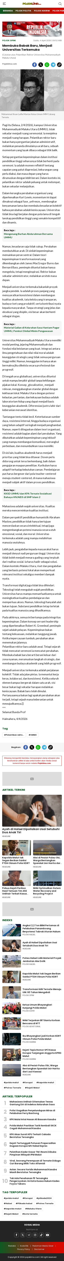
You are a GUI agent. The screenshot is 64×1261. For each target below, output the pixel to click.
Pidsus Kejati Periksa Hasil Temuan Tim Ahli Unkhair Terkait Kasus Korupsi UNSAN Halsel (14, 892)
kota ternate (31, 1214)
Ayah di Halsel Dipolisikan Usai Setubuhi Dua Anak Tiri (30, 830)
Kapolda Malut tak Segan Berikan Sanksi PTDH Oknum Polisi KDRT (16, 860)
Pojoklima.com (9, 64)
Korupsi (28, 1082)
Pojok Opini (9, 40)
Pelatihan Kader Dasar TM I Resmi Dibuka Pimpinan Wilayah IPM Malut (33, 1153)
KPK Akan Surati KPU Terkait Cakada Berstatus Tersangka (30, 1136)
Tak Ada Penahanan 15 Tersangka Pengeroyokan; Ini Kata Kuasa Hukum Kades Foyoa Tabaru (34, 1181)
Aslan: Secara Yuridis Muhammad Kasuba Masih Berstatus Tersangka (33, 1171)
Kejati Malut (33, 1087)
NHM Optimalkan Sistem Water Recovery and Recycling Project (47, 891)
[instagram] (35, 1235)
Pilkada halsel (25, 1203)
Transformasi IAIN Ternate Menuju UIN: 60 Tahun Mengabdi (42, 991)
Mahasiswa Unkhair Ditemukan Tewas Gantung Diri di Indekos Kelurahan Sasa (32, 1103)
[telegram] (53, 64)
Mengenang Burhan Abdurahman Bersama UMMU (28, 235)
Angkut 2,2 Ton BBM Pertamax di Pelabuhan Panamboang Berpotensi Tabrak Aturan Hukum (41, 928)
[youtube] (47, 1235)
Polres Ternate (13, 1087)
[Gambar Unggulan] (32, 90)
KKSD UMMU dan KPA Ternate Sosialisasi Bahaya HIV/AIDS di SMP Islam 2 (28, 495)
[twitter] (40, 64)
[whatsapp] (47, 64)
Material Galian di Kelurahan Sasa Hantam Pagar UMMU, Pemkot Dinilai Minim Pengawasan (31, 329)
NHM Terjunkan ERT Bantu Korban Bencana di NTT (41, 1022)
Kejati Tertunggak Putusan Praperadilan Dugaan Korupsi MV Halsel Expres (33, 1144)
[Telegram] (29, 1235)
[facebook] (34, 64)
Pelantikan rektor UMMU (16, 735)
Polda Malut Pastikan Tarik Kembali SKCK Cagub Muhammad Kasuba (33, 1127)
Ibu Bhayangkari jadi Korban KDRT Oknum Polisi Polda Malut (42, 1037)
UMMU (33, 735)
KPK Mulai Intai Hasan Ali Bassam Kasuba (33, 1119)
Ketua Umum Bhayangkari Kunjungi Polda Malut (37, 1006)
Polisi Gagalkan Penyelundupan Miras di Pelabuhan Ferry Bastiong (32, 1112)
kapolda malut (46, 1082)
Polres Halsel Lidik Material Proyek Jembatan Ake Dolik (42, 960)
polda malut (12, 1082)
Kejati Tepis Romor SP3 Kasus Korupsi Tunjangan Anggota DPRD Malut (42, 1052)
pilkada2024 (45, 1198)
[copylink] (59, 64)
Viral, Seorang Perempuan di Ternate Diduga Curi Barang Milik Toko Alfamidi (35, 1162)
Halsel (9, 1203)
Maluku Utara (34, 1208)
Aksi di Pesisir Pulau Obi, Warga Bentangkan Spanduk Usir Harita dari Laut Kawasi (47, 861)
